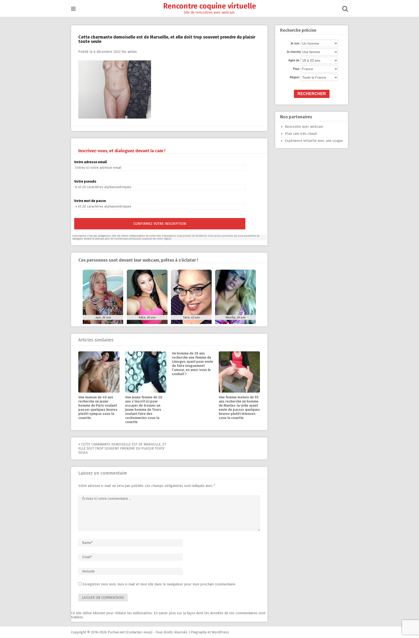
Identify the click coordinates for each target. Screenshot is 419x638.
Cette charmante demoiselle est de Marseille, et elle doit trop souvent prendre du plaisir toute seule (122, 448)
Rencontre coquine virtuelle (209, 6)
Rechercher (312, 94)
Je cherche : (293, 52)
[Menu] (73, 9)
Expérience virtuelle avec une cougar (314, 141)
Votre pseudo (85, 181)
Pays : (297, 69)
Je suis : (295, 43)
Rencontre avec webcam (304, 127)
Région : (295, 77)
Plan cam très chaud (301, 134)
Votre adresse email (90, 162)
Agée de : (294, 60)
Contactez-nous (139, 632)
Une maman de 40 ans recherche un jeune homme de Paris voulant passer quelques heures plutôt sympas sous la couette (97, 407)
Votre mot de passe (90, 201)
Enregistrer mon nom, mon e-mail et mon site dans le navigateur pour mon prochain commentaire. (159, 584)
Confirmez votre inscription (159, 223)
